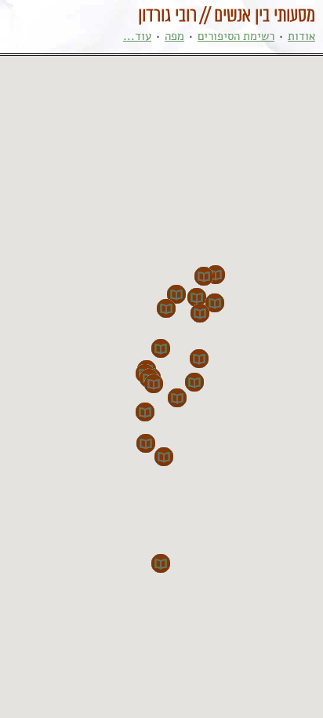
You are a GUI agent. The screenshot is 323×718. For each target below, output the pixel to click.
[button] (194, 382)
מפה (174, 36)
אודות (301, 36)
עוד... (137, 36)
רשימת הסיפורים (236, 36)
